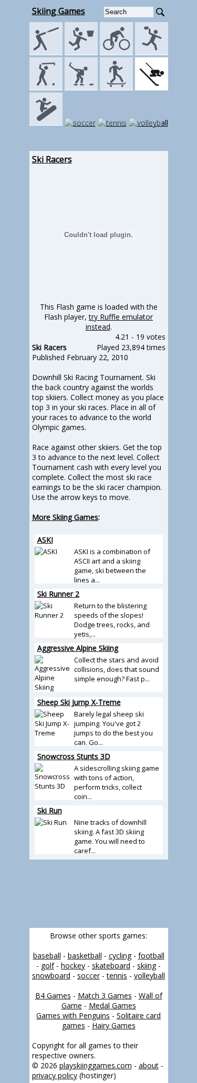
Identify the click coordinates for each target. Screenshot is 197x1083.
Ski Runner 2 (58, 594)
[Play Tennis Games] (112, 123)
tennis (117, 975)
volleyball (149, 975)
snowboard (51, 975)
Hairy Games (114, 1025)
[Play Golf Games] (46, 88)
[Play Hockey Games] (81, 88)
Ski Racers (52, 159)
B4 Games (53, 995)
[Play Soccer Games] (80, 123)
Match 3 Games (105, 995)
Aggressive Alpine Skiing (77, 648)
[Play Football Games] (151, 52)
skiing (146, 965)
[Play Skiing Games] (151, 88)
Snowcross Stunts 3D (73, 756)
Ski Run (49, 810)
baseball (47, 956)
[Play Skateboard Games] (116, 88)
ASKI (45, 540)
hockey (73, 965)
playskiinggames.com (95, 1065)
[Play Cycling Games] (116, 52)
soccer (88, 975)
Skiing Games (58, 11)
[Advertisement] (98, 893)
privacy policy (54, 1075)
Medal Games (112, 1005)
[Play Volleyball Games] (148, 123)
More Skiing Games (65, 517)
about (149, 1065)
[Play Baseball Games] (46, 52)
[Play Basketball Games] (81, 52)
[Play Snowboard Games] (46, 123)
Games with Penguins (73, 1015)
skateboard (111, 965)
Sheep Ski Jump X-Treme (79, 702)
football (151, 956)
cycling (120, 956)
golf (47, 965)
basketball (85, 956)
